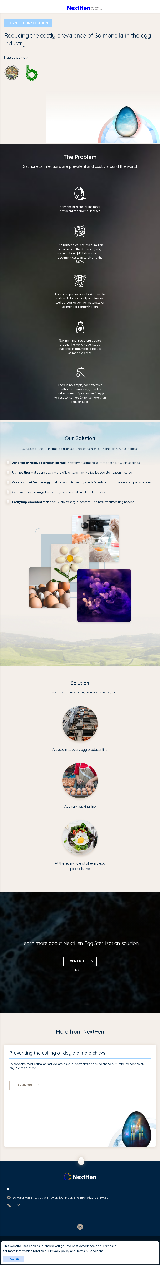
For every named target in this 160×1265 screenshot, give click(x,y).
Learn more (23, 1085)
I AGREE (14, 1258)
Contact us (77, 963)
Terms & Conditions (89, 1251)
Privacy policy (60, 1251)
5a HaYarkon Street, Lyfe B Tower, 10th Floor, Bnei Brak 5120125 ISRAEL (60, 1197)
